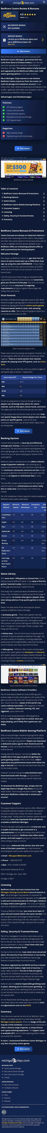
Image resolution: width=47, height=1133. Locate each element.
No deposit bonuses (11, 1088)
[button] (33, 15)
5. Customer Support (11, 208)
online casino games (35, 305)
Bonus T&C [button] (11, 44)
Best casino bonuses (11, 1085)
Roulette (7, 1098)
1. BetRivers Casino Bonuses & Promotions (20, 193)
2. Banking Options (10, 197)
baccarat (41, 652)
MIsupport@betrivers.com (20, 856)
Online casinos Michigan (12, 1068)
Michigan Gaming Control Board (12, 1123)
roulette (20, 661)
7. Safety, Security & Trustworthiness (18, 216)
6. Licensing (7, 212)
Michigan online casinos (11, 1022)
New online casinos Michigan (14, 1074)
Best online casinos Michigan (14, 1071)
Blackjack (7, 1101)
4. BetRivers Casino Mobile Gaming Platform (21, 204)
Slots (6, 1095)
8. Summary (7, 219)
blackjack (29, 652)
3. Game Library (9, 201)
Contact (7, 1077)
